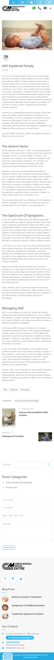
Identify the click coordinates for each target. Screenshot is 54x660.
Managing (25, 390)
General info (11, 487)
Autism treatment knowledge (27, 401)
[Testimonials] (13, 2)
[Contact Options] (49, 2)
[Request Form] (22, 2)
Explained (14, 390)
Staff (6, 70)
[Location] (4, 2)
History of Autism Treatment (27, 597)
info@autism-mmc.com (15, 648)
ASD (5, 390)
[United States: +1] (5, 515)
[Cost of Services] (40, 2)
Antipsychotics (22, 372)
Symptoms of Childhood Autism (28, 605)
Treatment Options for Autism (27, 614)
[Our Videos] (31, 2)
